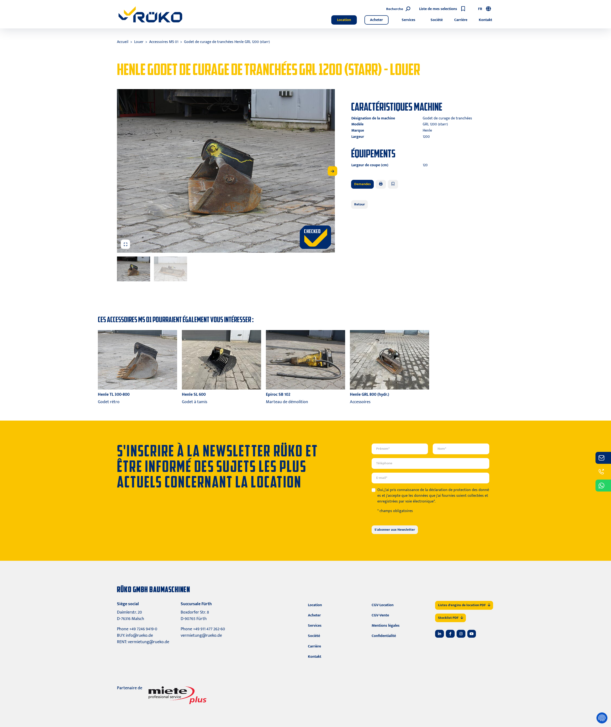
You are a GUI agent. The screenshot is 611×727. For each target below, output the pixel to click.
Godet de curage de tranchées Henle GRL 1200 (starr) (227, 42)
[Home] (150, 14)
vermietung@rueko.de (148, 642)
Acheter (376, 20)
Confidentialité (384, 636)
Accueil (122, 42)
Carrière (460, 20)
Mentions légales (386, 625)
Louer (138, 42)
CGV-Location (383, 605)
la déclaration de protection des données (433, 493)
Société (437, 20)
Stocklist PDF (448, 618)
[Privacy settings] (601, 717)
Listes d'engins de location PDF (462, 605)
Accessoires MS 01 (163, 42)
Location (344, 20)
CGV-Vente (380, 615)
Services (408, 20)
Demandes (362, 184)
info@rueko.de (139, 635)
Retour (359, 204)
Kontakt (485, 20)
